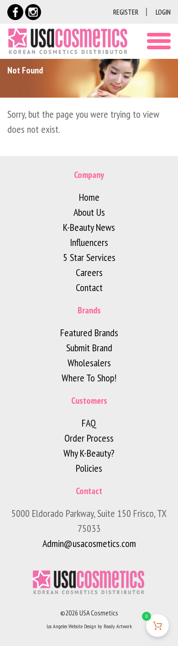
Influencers (89, 242)
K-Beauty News (89, 227)
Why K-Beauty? (89, 453)
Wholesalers (89, 362)
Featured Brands (89, 332)
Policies (89, 468)
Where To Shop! (89, 377)
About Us (89, 212)
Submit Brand (89, 347)
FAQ (89, 423)
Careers (89, 272)
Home (89, 197)
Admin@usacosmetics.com (89, 543)
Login (163, 11)
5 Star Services (89, 257)
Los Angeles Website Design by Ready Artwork (89, 626)
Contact (89, 287)
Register (125, 11)
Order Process (89, 438)
